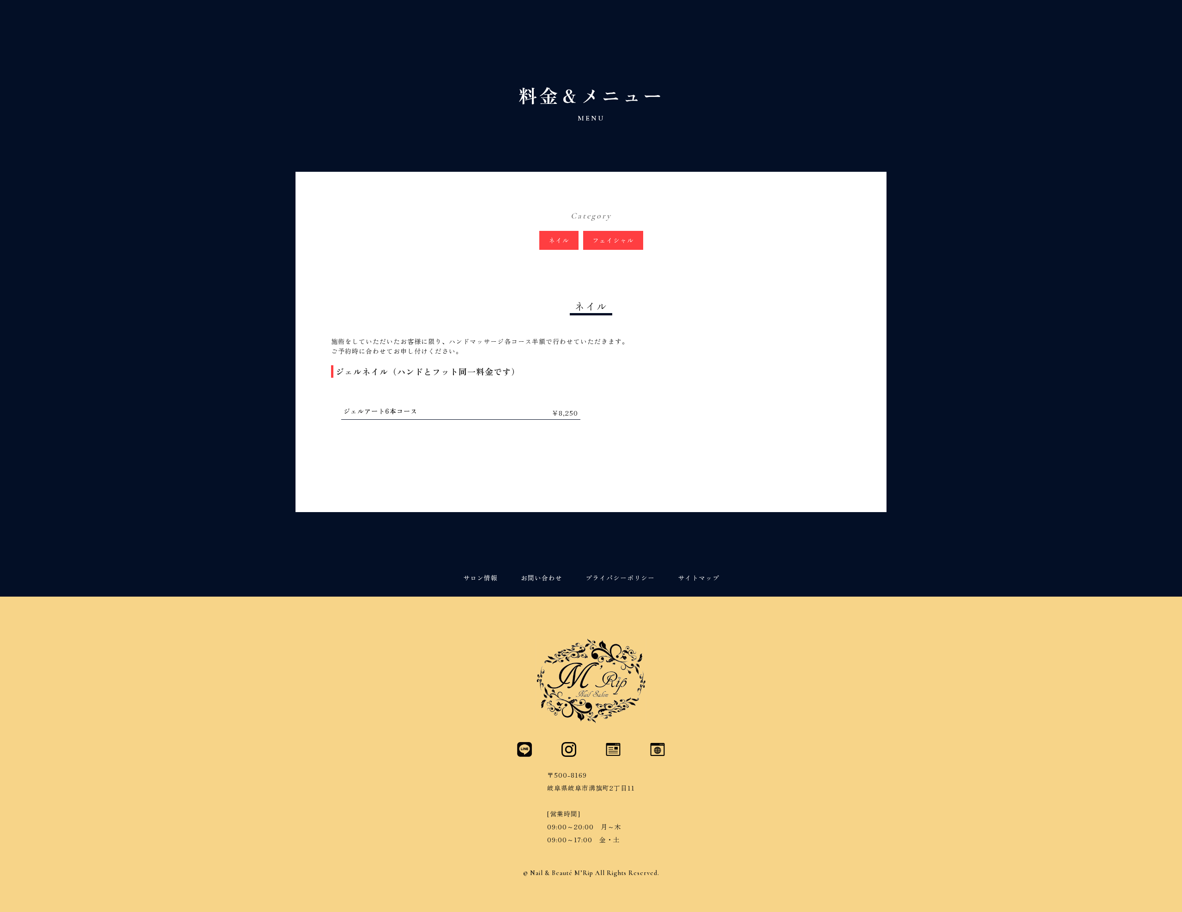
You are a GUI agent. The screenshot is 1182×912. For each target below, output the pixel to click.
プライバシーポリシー (620, 578)
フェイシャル (613, 240)
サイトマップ (698, 578)
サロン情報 (480, 578)
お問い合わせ (541, 578)
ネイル (559, 240)
